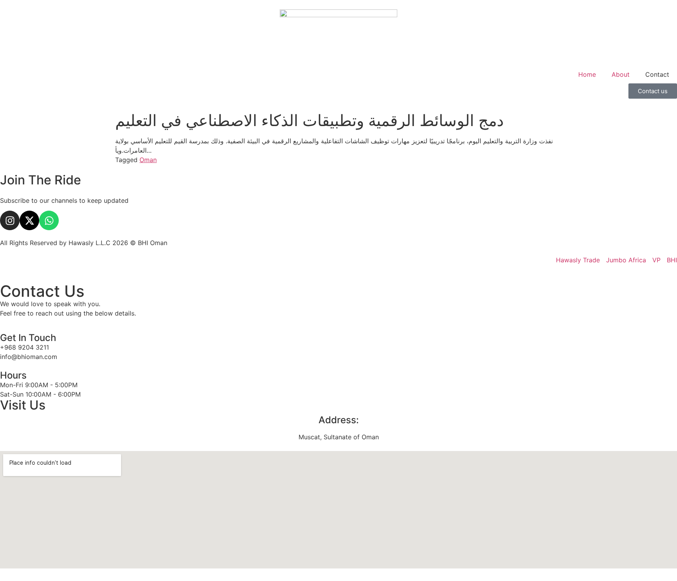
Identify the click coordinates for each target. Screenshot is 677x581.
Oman (148, 160)
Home (587, 74)
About (621, 74)
